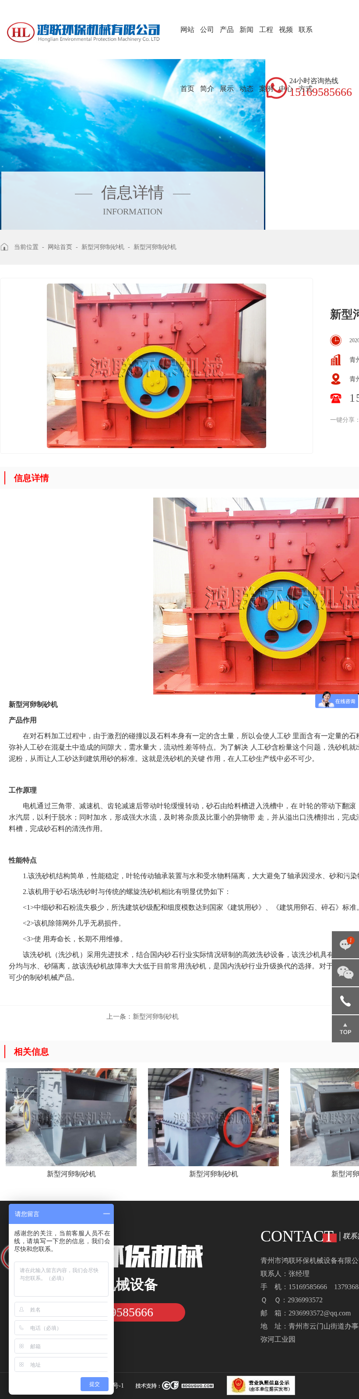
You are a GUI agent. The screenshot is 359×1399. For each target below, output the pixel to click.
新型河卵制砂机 (142, 1016)
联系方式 (306, 59)
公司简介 (207, 59)
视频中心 (286, 59)
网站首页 (187, 59)
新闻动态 (246, 59)
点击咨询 (345, 947)
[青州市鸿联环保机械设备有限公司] (83, 21)
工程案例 (266, 59)
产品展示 (227, 59)
